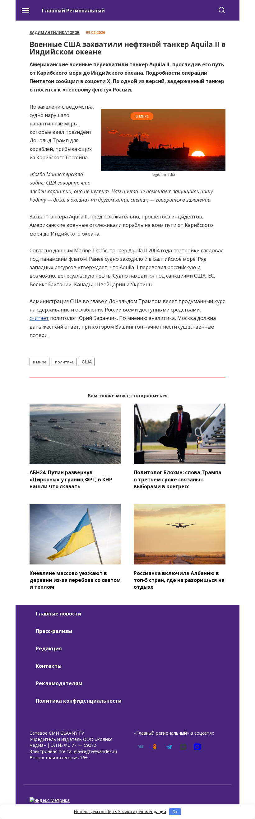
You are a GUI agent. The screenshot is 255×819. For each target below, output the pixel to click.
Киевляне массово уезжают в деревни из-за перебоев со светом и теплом (75, 579)
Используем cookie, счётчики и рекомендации (120, 811)
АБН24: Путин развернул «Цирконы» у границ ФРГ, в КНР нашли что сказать (71, 479)
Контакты (49, 665)
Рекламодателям (59, 683)
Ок (175, 811)
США (87, 361)
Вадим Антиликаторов (55, 32)
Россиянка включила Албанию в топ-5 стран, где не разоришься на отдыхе (179, 579)
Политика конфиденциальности (79, 700)
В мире (142, 116)
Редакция (49, 648)
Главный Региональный (73, 10)
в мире (40, 361)
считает (39, 318)
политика (64, 361)
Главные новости (58, 613)
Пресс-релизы (54, 631)
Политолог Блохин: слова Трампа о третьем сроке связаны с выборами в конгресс (177, 479)
